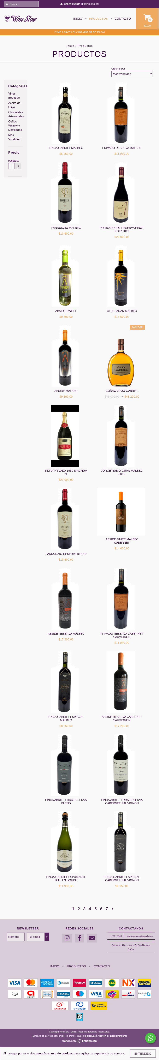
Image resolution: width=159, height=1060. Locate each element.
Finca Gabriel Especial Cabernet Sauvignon (122, 878)
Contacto (122, 18)
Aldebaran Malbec (122, 311)
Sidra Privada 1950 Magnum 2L (66, 472)
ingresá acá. (91, 1036)
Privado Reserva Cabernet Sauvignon (121, 635)
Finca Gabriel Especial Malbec (66, 718)
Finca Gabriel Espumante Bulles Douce (66, 878)
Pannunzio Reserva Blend (66, 553)
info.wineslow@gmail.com (140, 936)
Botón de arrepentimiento (113, 1036)
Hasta (12, 161)
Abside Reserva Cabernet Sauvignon (122, 718)
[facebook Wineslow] (79, 938)
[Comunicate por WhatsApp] (150, 1038)
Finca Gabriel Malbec (66, 148)
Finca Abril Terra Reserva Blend (66, 801)
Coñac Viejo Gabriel (122, 390)
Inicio (77, 18)
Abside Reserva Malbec (66, 633)
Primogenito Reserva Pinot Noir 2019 (122, 229)
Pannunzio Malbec (66, 227)
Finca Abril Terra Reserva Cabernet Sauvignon (122, 801)
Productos (98, 18)
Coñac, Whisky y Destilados (15, 125)
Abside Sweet (66, 311)
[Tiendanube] (79, 1042)
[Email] (92, 938)
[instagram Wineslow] (67, 938)
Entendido (142, 1053)
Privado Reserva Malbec (121, 148)
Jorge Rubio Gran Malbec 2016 (122, 472)
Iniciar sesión (90, 4)
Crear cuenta (72, 4)
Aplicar (18, 166)
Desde (9, 161)
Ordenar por (118, 68)
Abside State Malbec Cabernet (122, 541)
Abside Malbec (65, 390)
